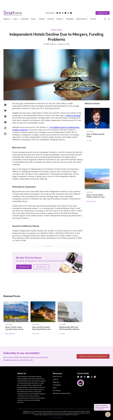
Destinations (25, 19)
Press (54, 388)
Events (33, 19)
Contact (55, 379)
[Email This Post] (5, 122)
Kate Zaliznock (91, 201)
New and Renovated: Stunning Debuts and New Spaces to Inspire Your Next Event (41, 330)
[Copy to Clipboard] (5, 128)
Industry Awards (81, 19)
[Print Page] (5, 134)
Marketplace (70, 19)
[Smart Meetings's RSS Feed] (71, 13)
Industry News (56, 30)
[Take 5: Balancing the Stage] (97, 118)
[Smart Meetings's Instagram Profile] (62, 13)
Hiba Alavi (35, 334)
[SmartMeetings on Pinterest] (5, 116)
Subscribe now (24, 267)
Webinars (42, 19)
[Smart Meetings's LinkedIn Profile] (57, 13)
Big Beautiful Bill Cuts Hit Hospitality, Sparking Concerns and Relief (69, 329)
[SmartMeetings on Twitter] (5, 110)
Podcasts (59, 19)
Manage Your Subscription (61, 393)
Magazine (6, 19)
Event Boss (50, 19)
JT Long (89, 141)
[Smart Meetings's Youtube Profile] (65, 13)
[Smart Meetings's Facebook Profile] (60, 13)
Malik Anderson (51, 44)
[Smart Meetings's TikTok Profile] (68, 13)
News (15, 19)
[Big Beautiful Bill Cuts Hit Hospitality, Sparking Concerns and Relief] (70, 311)
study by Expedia (73, 115)
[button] (108, 415)
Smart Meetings (12, 13)
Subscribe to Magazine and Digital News (93, 356)
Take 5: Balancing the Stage (95, 135)
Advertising (56, 385)
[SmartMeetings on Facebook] (5, 105)
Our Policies (57, 391)
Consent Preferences (56, 417)
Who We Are (57, 377)
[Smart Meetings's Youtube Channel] (88, 376)
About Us (93, 19)
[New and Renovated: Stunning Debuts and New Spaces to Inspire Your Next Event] (43, 311)
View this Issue (41, 267)
